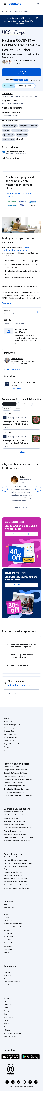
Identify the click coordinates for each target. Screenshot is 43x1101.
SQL (5, 750)
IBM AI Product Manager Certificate (16, 789)
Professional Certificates (13, 924)
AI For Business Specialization (14, 815)
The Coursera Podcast (12, 982)
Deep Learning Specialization (14, 824)
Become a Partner (10, 943)
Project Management (11, 744)
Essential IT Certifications (13, 872)
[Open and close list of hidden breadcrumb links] (10, 11)
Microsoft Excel (9, 740)
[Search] (38, 4)
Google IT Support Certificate (14, 776)
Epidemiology (8, 135)
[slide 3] (23, 507)
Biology (6, 130)
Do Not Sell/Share (10, 1036)
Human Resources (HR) (12, 737)
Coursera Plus (9, 920)
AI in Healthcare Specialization (14, 821)
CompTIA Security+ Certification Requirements (15, 867)
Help (5, 1014)
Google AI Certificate (11, 766)
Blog (5, 978)
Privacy (6, 1011)
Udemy (6, 952)
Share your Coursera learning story (16, 888)
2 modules (7, 93)
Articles (6, 1024)
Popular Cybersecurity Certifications (17, 885)
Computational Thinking (28, 126)
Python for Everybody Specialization (17, 840)
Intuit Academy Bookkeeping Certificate (18, 795)
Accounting (8, 721)
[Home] (3, 11)
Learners (7, 969)
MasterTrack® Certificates (13, 927)
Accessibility (8, 1017)
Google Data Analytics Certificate (15, 773)
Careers (7, 914)
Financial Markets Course (13, 831)
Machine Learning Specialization (15, 834)
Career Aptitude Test (11, 857)
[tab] (9, 404)
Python (6, 747)
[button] (16, 63)
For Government (10, 936)
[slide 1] (16, 507)
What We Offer (9, 908)
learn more (23, 694)
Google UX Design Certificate (14, 782)
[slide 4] (26, 507)
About (6, 904)
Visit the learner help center (20, 685)
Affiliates (7, 1030)
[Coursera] (15, 4)
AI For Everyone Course (12, 818)
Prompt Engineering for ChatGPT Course (18, 837)
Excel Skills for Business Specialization (17, 828)
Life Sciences (22, 135)
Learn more (35, 80)
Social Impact (8, 946)
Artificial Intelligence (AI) (12, 724)
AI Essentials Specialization (13, 812)
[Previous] (5, 489)
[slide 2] (19, 507)
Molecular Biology (9, 126)
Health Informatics (21, 11)
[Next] (38, 489)
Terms (6, 1008)
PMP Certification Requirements (15, 882)
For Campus (8, 940)
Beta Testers (8, 975)
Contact (6, 1020)
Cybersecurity (9, 728)
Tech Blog (7, 985)
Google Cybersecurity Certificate (16, 770)
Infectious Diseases (20, 130)
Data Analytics (9, 731)
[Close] (37, 18)
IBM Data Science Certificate (14, 792)
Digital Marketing (10, 734)
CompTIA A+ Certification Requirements (18, 863)
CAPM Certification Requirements (16, 860)
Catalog (6, 917)
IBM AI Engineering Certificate (14, 786)
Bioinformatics (8, 139)
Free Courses (8, 949)
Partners (7, 972)
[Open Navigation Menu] (5, 4)
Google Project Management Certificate (18, 779)
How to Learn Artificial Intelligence (16, 878)
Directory (7, 1027)
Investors (7, 1004)
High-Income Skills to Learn (13, 875)
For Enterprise (9, 933)
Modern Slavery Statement (13, 1033)
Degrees (7, 930)
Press (6, 1001)
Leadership (8, 911)
